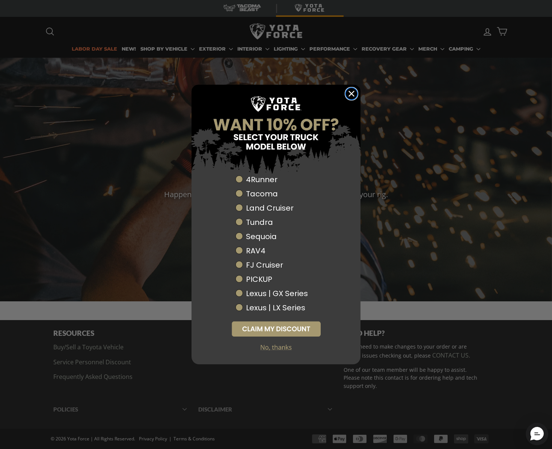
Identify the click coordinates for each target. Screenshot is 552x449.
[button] (276, 329)
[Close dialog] (351, 94)
